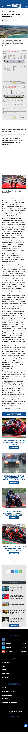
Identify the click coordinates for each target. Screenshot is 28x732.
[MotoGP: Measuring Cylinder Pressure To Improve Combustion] (5, 596)
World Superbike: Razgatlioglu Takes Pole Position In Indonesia (14, 513)
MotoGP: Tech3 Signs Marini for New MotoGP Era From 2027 (17, 620)
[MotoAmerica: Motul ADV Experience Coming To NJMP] (5, 604)
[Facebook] (12, 571)
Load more (13, 625)
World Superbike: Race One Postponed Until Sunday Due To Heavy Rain (14, 478)
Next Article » (19, 408)
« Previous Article (7, 408)
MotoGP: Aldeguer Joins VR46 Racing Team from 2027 (17, 612)
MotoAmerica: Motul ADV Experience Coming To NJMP (17, 604)
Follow (24, 643)
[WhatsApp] (20, 571)
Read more (14, 447)
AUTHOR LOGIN (14, 716)
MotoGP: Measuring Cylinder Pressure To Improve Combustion (17, 597)
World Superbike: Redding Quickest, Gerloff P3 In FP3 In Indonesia (14, 548)
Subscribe (23, 651)
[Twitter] (16, 571)
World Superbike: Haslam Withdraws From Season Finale (14, 442)
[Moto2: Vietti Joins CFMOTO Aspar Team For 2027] (5, 588)
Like (25, 639)
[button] (2, 6)
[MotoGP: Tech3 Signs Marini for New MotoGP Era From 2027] (5, 619)
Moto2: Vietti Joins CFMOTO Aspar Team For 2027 (17, 589)
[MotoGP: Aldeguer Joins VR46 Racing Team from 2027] (5, 612)
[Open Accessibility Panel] (26, 725)
